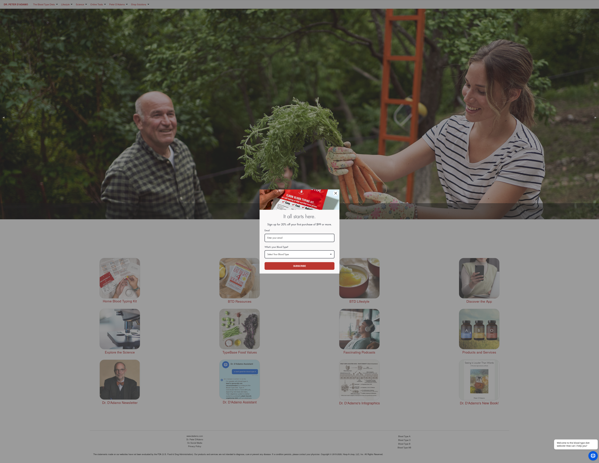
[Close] (335, 193)
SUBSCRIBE (299, 265)
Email (267, 230)
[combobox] (299, 254)
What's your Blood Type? (276, 247)
